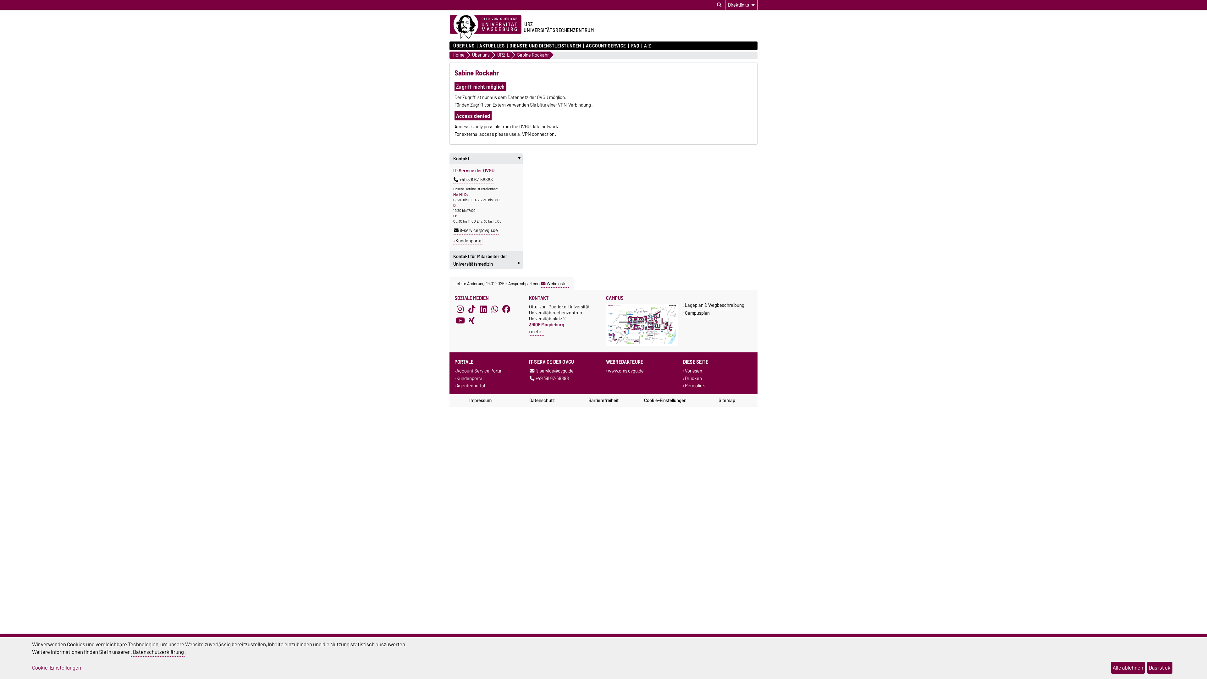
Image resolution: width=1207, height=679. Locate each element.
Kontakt (488, 159)
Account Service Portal (479, 371)
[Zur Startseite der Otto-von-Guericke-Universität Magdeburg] (485, 27)
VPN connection (538, 134)
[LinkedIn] (483, 309)
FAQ (635, 46)
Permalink (695, 385)
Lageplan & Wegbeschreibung (714, 305)
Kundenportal (468, 241)
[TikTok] (471, 309)
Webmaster (557, 283)
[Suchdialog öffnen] (719, 5)
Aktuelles (491, 46)
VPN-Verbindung (574, 105)
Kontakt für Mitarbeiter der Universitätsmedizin (486, 261)
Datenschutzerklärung (158, 652)
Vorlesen (693, 371)
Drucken (693, 378)
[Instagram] (460, 309)
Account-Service (606, 46)
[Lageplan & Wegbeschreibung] (642, 345)
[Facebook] (506, 309)
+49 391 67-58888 (476, 180)
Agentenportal (470, 385)
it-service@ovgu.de (479, 230)
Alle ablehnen (1128, 667)
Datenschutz (542, 400)
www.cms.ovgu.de (626, 371)
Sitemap (727, 400)
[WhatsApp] (494, 309)
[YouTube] (460, 320)
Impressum (480, 400)
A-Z (647, 46)
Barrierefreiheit (603, 400)
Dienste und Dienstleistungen (545, 46)
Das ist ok (1160, 667)
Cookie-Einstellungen (665, 400)
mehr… (537, 331)
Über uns (463, 46)
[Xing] (471, 320)
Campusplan (697, 313)
